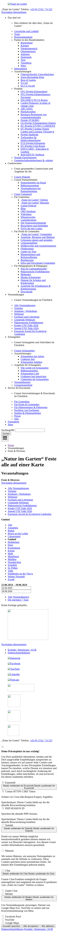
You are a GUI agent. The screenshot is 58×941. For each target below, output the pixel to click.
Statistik (9, 825)
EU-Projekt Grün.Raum (33, 146)
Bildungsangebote (30, 185)
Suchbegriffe (7, 430)
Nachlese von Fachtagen (26, 410)
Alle (10, 525)
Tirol (23, 60)
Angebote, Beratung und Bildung (38, 237)
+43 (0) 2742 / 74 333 (41, 9)
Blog (23, 208)
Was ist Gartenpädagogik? (34, 268)
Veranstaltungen (22, 382)
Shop (10, 424)
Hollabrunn (13, 542)
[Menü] (5, 438)
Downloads (26, 291)
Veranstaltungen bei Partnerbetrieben (31, 190)
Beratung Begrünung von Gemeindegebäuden (34, 116)
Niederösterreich (29, 48)
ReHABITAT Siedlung (32, 154)
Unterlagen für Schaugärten (35, 379)
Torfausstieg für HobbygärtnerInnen (31, 139)
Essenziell (10, 782)
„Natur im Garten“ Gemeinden (36, 234)
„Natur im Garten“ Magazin (35, 202)
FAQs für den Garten (31, 228)
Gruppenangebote (23, 385)
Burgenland (27, 42)
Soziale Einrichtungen (25, 157)
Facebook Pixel (13, 916)
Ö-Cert (24, 83)
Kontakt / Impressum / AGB (22, 649)
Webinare (19, 314)
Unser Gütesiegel (23, 194)
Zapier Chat (11, 890)
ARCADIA (27, 108)
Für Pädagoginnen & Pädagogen (30, 407)
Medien (9, 894)
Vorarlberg (26, 63)
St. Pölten (13, 568)
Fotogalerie (13, 421)
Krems (11, 550)
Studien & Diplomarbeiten (27, 413)
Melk (10, 553)
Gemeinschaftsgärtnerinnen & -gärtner (33, 160)
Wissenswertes (28, 217)
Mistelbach (13, 556)
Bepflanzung (27, 260)
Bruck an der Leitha (18, 533)
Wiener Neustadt (16, 576)
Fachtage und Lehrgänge (26, 316)
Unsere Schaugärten (24, 350)
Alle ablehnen (48, 926)
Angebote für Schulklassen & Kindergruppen (36, 287)
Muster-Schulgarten (31, 277)
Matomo (9, 850)
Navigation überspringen (13, 12)
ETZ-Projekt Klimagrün (33, 143)
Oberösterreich (28, 51)
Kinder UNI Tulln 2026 (26, 325)
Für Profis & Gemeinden (26, 404)
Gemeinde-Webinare (24, 319)
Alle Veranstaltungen (24, 305)
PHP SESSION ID (14, 808)
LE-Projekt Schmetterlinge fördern (38, 123)
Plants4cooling (28, 111)
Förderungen (27, 248)
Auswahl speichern (11, 926)
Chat (7, 870)
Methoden (26, 274)
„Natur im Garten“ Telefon (34, 200)
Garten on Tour (28, 251)
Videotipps (26, 214)
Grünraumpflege (29, 243)
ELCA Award (28, 85)
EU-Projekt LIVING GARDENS (38, 126)
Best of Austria (28, 80)
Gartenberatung (28, 220)
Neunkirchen (14, 562)
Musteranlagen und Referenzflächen (30, 256)
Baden (11, 530)
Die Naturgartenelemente (33, 222)
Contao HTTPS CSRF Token (20, 791)
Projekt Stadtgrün (29, 134)
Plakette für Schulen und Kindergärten (33, 281)
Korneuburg (14, 548)
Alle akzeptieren (30, 926)
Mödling (12, 559)
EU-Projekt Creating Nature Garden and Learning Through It (37, 130)
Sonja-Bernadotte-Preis (32, 77)
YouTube (9, 919)
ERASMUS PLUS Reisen (34, 100)
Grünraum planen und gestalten (37, 240)
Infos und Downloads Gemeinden (38, 263)
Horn (10, 545)
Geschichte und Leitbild (26, 31)
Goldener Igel (28, 359)
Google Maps (12, 923)
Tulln (10, 570)
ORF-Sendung (28, 211)
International (20, 68)
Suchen (6, 433)
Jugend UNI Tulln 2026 (26, 328)
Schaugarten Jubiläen (31, 362)
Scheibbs (12, 565)
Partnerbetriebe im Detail (33, 182)
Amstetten (13, 527)
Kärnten (25, 45)
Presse (17, 416)
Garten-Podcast (28, 205)
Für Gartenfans (21, 401)
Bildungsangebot (29, 370)
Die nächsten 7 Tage (18, 599)
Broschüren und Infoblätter (34, 225)
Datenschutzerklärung (19, 652)
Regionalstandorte (23, 37)
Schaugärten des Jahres (32, 356)
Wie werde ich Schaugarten (34, 367)
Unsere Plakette (22, 177)
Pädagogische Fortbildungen (35, 271)
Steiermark (26, 57)
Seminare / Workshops (25, 311)
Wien (23, 65)
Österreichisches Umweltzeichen (37, 74)
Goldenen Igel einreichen (33, 376)
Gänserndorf (14, 536)
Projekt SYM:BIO (30, 120)
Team (17, 34)
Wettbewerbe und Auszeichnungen (38, 245)
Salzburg (25, 54)
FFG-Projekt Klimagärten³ (34, 91)
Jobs (16, 418)
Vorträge (18, 308)
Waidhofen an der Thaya (20, 573)
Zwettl (11, 579)
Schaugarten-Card (30, 373)
